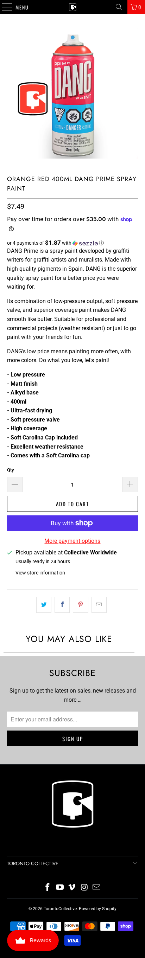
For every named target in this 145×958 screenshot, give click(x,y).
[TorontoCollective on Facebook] (48, 887)
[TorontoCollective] (72, 7)
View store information (40, 573)
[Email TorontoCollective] (97, 887)
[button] (72, 242)
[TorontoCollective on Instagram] (84, 887)
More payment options (72, 541)
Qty (10, 469)
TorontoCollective (60, 908)
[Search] (119, 7)
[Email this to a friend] (99, 605)
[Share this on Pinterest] (80, 605)
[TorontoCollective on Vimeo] (72, 887)
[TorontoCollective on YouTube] (60, 887)
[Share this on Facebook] (62, 605)
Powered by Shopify (97, 908)
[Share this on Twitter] (43, 605)
